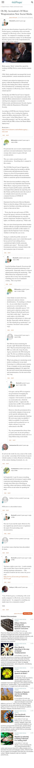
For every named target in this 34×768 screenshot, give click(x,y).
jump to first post (18, 613)
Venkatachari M (13, 445)
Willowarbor (14, 140)
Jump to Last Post (13, 17)
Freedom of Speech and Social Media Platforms (22, 694)
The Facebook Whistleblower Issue (22, 715)
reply (3, 135)
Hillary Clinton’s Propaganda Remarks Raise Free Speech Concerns (22, 625)
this (16, 142)
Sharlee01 (12, 21)
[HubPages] (17, 2)
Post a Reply (27, 613)
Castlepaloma (15, 468)
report (7, 135)
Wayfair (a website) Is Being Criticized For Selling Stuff (22, 738)
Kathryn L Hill (13, 587)
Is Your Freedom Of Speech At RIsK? (22, 672)
